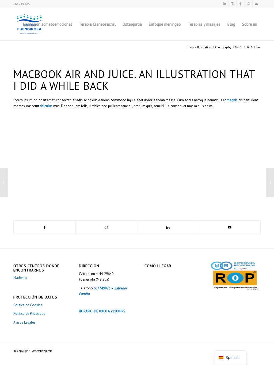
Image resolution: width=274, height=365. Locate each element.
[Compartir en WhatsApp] (106, 227)
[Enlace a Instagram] (232, 4)
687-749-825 (21, 4)
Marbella (20, 277)
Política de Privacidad (29, 313)
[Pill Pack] (4, 182)
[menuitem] (47, 24)
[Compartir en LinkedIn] (168, 227)
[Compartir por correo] (230, 227)
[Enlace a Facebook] (240, 4)
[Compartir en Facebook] (44, 227)
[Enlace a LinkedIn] (224, 4)
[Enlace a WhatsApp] (248, 4)
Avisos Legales (24, 322)
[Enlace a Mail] (257, 4)
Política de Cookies (27, 305)
